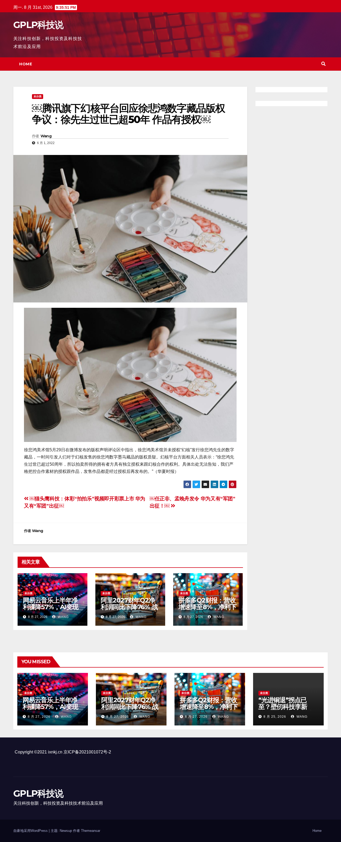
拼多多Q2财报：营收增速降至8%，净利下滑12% (207, 606)
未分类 (38, 96)
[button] (323, 64)
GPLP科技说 (38, 24)
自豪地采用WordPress (31, 831)
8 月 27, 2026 (39, 717)
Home (25, 64)
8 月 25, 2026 (274, 717)
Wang (45, 136)
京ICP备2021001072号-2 (87, 752)
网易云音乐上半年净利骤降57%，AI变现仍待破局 (50, 606)
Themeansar (90, 831)
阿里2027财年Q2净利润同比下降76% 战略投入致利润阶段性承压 (129, 610)
